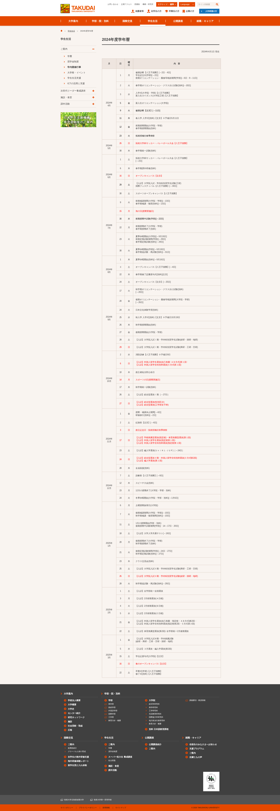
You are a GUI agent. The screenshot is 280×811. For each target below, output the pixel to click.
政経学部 (112, 707)
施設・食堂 (66, 97)
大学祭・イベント (76, 72)
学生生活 (153, 21)
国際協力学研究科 (156, 717)
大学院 (152, 700)
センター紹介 (74, 713)
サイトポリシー (67, 808)
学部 (110, 700)
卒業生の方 (174, 11)
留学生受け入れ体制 (77, 765)
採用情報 (106, 808)
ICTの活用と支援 (76, 83)
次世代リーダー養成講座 (73, 90)
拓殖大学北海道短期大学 (74, 800)
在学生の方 (156, 11)
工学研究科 (153, 711)
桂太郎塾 (112, 760)
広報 (70, 730)
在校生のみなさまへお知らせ (203, 744)
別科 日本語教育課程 (159, 729)
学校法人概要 (74, 700)
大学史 (71, 709)
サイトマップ (120, 808)
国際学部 (112, 714)
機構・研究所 (148, 4)
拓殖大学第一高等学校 (103, 800)
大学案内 (73, 21)
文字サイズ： (166, 4)
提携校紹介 (72, 748)
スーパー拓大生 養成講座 (120, 757)
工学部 (111, 717)
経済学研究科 (154, 704)
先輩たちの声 (195, 757)
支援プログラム (196, 748)
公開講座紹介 (155, 744)
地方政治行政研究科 (157, 720)
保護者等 (139, 11)
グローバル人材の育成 (77, 751)
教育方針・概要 (114, 720)
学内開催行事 (74, 67)
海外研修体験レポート (78, 761)
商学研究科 (153, 707)
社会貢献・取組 (75, 726)
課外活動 (65, 104)
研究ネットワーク (76, 717)
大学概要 (72, 704)
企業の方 (190, 11)
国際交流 (127, 21)
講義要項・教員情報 (197, 700)
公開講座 (178, 21)
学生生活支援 (74, 78)
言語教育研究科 (155, 714)
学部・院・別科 (100, 21)
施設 (70, 721)
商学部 (111, 704)
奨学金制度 (73, 61)
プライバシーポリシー (88, 808)
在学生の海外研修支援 (78, 757)
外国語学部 (112, 711)
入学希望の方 (211, 11)
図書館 (137, 4)
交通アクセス (126, 4)
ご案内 (64, 49)
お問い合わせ (113, 4)
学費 (69, 56)
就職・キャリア (205, 21)
